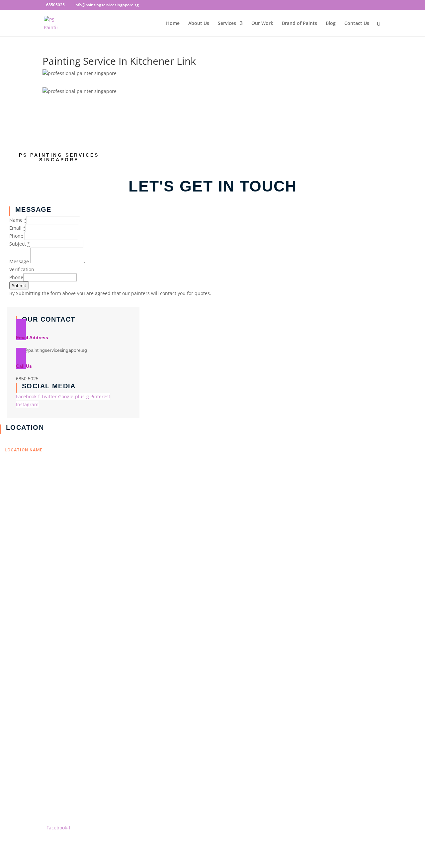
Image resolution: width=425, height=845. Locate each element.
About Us (198, 23)
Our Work (262, 23)
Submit (19, 285)
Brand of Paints (299, 23)
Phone (16, 277)
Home (173, 23)
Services (227, 23)
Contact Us (356, 23)
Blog (331, 23)
